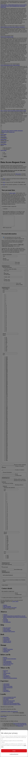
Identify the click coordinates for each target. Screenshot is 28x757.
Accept (14, 750)
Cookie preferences (14, 754)
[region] (14, 743)
